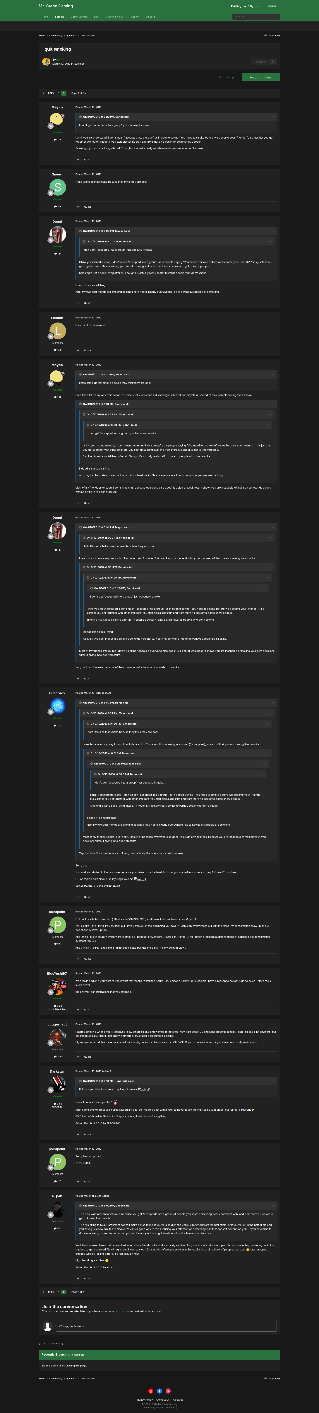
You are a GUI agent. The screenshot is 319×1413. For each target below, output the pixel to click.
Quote (87, 159)
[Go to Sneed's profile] (57, 187)
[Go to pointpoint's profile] (57, 925)
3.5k (59, 725)
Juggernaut (57, 1024)
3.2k (59, 1005)
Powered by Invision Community (159, 1407)
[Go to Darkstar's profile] (57, 1084)
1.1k (59, 253)
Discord (150, 16)
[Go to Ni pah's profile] (57, 1209)
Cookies (178, 1399)
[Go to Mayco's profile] (57, 120)
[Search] (276, 16)
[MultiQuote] (78, 159)
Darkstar (57, 1071)
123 (59, 943)
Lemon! (57, 318)
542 (59, 1228)
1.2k (58, 349)
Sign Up (272, 5)
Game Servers (79, 16)
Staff (96, 16)
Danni (57, 221)
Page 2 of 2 (78, 93)
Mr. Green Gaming (56, 6)
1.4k (58, 139)
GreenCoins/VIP (115, 16)
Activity (135, 16)
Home (45, 16)
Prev (51, 93)
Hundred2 (57, 693)
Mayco (57, 107)
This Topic (261, 16)
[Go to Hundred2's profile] (57, 706)
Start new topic (227, 77)
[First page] (43, 93)
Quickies (79, 63)
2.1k (59, 206)
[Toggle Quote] (81, 116)
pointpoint (57, 912)
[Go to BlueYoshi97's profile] (57, 986)
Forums (59, 16)
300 (59, 1056)
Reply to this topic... (74, 1326)
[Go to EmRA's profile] (46, 62)
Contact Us (163, 1399)
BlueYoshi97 (57, 973)
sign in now (123, 1311)
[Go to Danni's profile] (57, 234)
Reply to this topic (261, 77)
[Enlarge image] (140, 878)
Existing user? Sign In (245, 6)
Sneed (57, 174)
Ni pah (57, 1196)
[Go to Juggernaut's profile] (57, 1037)
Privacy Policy (144, 1399)
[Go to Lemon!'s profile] (57, 330)
